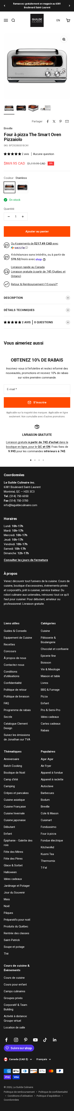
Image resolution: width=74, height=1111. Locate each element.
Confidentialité (13, 683)
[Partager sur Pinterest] (60, 121)
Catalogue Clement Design (16, 726)
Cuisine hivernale (14, 813)
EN (58, 20)
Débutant (9, 827)
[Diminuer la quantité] (8, 216)
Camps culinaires (14, 991)
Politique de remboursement (19, 1091)
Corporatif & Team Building (15, 1007)
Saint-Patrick (12, 940)
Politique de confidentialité (53, 1091)
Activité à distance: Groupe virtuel (15, 1018)
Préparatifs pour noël (17, 919)
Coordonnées (11, 1099)
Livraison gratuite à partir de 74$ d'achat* (37, 5)
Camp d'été (11, 779)
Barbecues (47, 793)
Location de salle (14, 1027)
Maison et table (50, 676)
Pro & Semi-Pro (50, 710)
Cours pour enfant (15, 984)
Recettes (9, 644)
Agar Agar (47, 759)
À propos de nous (15, 658)
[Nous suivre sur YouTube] (35, 1039)
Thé (6, 953)
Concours (10, 651)
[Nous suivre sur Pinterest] (25, 1039)
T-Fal (44, 867)
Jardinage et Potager (17, 885)
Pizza (44, 696)
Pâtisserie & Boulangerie (48, 640)
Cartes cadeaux (50, 723)
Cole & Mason (49, 813)
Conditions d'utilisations (11, 674)
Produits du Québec (16, 926)
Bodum (45, 799)
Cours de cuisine (14, 977)
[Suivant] (69, 6)
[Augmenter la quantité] (23, 216)
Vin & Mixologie (50, 669)
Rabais (45, 730)
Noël (6, 906)
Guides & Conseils (15, 631)
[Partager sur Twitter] (54, 121)
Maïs (7, 899)
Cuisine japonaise (15, 820)
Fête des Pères (13, 858)
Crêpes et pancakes (16, 793)
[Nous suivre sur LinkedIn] (54, 1039)
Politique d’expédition (48, 1095)
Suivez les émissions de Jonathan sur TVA (17, 737)
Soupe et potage (14, 947)
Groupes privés (13, 998)
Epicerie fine (48, 655)
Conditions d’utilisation (20, 1095)
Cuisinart (46, 820)
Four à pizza (48, 833)
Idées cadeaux (50, 717)
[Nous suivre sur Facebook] (6, 1039)
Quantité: (9, 209)
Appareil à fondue (52, 772)
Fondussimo (48, 827)
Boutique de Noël (14, 772)
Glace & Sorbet (13, 865)
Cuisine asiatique (14, 799)
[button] (13, 154)
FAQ (6, 703)
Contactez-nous (14, 665)
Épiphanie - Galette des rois (18, 843)
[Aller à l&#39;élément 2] (21, 108)
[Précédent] (4, 6)
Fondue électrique (52, 840)
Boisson (46, 662)
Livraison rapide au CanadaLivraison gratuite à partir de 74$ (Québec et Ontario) (38, 271)
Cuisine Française (15, 806)
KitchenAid (47, 847)
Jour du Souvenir (14, 892)
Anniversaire (11, 759)
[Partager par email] (67, 121)
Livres (44, 683)
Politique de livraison (16, 696)
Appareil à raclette (52, 779)
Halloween (10, 872)
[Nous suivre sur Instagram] (16, 1039)
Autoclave (47, 786)
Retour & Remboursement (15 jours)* (34, 284)
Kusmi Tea (47, 854)
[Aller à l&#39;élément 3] (33, 108)
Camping (9, 786)
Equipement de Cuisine (18, 637)
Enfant (45, 703)
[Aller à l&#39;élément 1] (9, 108)
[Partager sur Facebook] (47, 121)
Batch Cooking (13, 766)
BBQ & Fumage (50, 689)
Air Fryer (46, 766)
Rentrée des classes (16, 933)
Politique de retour (15, 689)
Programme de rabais (17, 710)
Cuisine (45, 631)
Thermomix (48, 861)
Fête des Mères (13, 852)
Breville (8, 128)
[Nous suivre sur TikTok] (45, 1039)
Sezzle (8, 717)
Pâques (8, 913)
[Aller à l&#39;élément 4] (45, 108)
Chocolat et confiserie (54, 649)
